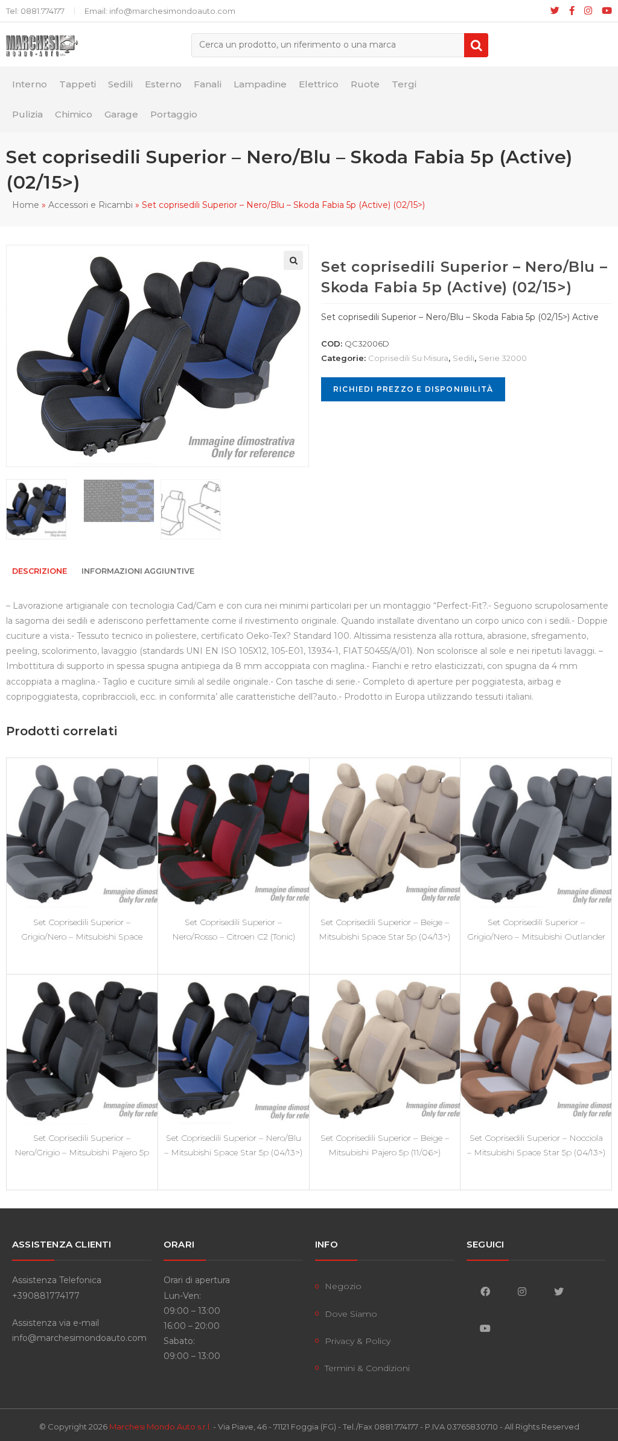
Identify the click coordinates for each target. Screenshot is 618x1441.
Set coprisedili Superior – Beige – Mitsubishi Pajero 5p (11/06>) (384, 1145)
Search (476, 45)
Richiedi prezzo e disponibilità (413, 389)
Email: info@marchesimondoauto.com (159, 11)
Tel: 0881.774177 (35, 11)
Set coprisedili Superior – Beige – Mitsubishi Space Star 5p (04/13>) (384, 929)
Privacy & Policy (357, 1341)
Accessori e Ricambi (90, 204)
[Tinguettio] (555, 11)
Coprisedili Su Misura (408, 358)
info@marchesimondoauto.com (79, 1338)
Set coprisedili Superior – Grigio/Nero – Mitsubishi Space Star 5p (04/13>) (81, 929)
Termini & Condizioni (367, 1368)
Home (25, 204)
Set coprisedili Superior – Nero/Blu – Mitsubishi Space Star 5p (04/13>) (233, 1145)
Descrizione (39, 571)
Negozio (343, 1286)
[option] (41, 509)
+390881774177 (46, 1295)
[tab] (39, 571)
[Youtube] (604, 11)
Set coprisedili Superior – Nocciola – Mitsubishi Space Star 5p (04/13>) (536, 1145)
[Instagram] (588, 11)
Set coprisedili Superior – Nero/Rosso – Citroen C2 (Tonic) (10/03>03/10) (233, 929)
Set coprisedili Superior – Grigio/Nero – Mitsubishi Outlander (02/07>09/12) (536, 929)
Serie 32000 (503, 358)
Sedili (463, 358)
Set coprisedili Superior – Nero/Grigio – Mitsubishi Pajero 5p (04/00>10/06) (81, 1145)
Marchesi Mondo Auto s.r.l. (160, 1426)
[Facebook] (571, 11)
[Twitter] (558, 1291)
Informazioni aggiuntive (137, 571)
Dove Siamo (351, 1313)
